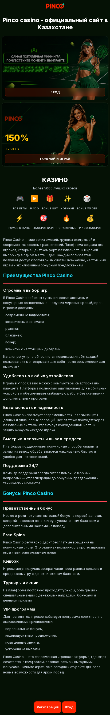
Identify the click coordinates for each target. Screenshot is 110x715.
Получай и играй (55, 159)
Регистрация (47, 707)
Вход (55, 92)
